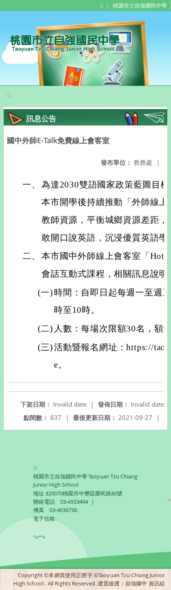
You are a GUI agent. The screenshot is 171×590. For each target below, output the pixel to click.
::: (101, 5)
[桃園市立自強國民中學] (60, 42)
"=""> (39, 537)
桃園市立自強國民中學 (140, 5)
